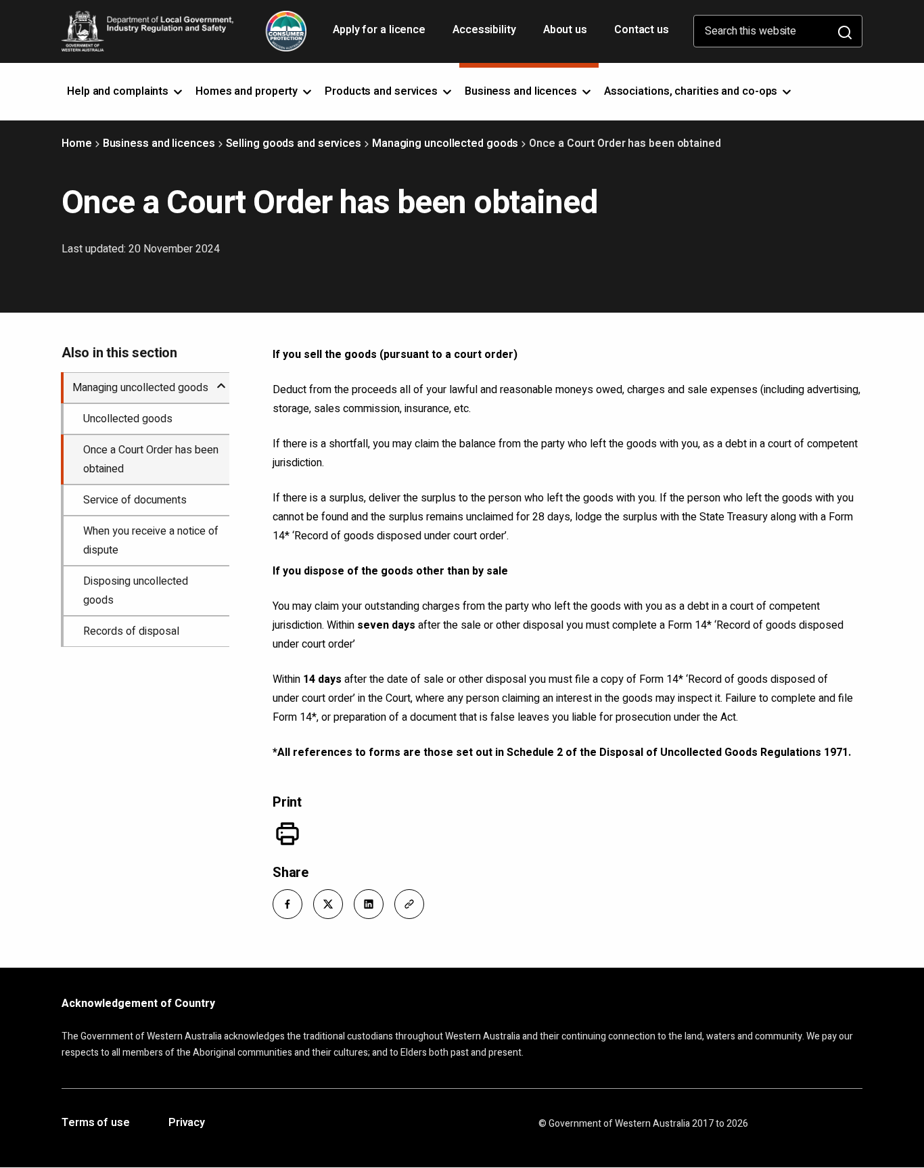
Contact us (641, 30)
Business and (522, 91)
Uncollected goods (127, 419)
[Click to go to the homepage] (184, 31)
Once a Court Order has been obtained (150, 459)
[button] (287, 904)
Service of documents (135, 500)
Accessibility (486, 34)
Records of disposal (131, 631)
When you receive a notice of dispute (150, 540)
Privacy (186, 1123)
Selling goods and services (293, 143)
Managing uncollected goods (445, 143)
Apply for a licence (380, 34)
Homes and (247, 91)
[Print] (287, 834)
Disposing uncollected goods (135, 590)
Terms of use (96, 1123)
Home (77, 143)
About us (565, 30)
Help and (119, 91)
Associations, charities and (692, 91)
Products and (382, 91)
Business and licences (159, 143)
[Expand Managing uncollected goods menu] (221, 380)
